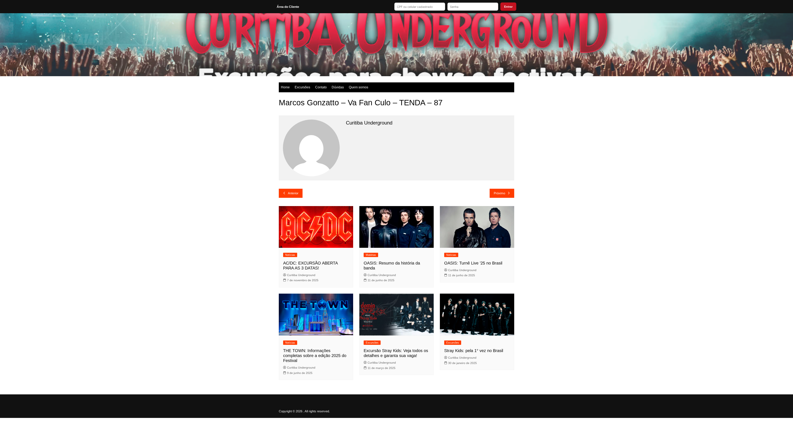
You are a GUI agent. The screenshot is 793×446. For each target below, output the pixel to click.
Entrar (508, 6)
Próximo (499, 193)
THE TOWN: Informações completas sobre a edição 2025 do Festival (314, 355)
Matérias (371, 254)
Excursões (302, 87)
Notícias (290, 254)
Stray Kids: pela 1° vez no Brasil (473, 350)
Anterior (293, 193)
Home (285, 87)
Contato (321, 87)
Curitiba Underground (301, 275)
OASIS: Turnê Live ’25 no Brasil (473, 263)
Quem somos (358, 87)
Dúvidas (338, 87)
